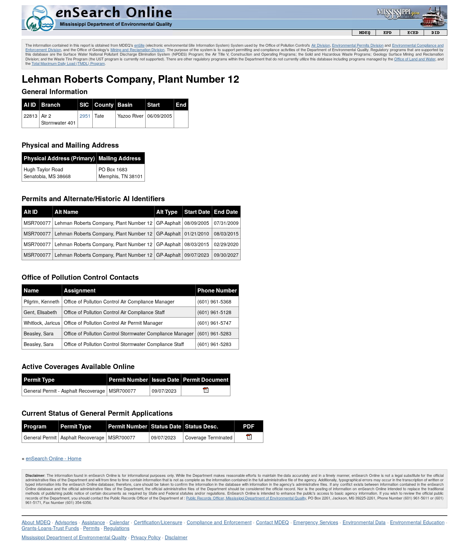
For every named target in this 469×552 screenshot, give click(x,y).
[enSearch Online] (97, 8)
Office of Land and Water (414, 58)
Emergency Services (315, 522)
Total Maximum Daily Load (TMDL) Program (68, 63)
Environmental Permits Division (358, 45)
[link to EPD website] (388, 33)
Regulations (116, 528)
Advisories (66, 522)
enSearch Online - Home (53, 458)
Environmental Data (364, 522)
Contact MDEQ (272, 522)
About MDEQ (36, 522)
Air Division (320, 45)
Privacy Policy (146, 537)
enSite (139, 45)
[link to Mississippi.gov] (399, 8)
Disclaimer (176, 537)
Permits (91, 528)
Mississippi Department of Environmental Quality (74, 537)
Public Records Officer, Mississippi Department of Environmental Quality (246, 498)
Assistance (93, 522)
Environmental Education (417, 522)
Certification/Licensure (158, 522)
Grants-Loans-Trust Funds (50, 528)
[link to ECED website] (412, 33)
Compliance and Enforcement (219, 522)
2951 (85, 115)
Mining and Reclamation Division (138, 49)
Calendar (119, 522)
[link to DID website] (435, 33)
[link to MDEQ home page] (364, 33)
